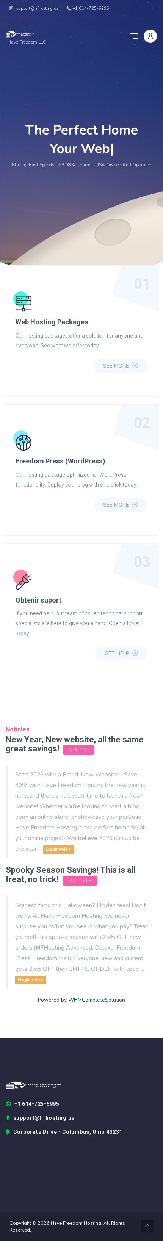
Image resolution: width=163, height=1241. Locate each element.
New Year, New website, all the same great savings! (75, 744)
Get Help (117, 653)
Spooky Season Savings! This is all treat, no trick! (70, 874)
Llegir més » (58, 849)
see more (116, 365)
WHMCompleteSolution (96, 999)
